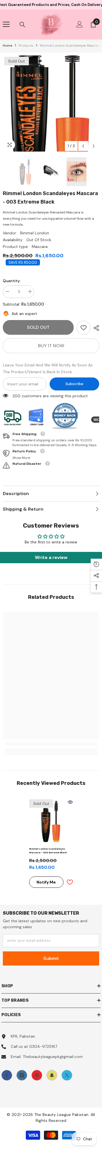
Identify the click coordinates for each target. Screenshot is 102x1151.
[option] (51, 103)
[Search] (22, 24)
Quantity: (12, 280)
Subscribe (74, 383)
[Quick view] (70, 802)
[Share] (95, 328)
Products (26, 45)
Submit (51, 958)
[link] (83, 328)
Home (7, 45)
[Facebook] (6, 1075)
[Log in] (79, 24)
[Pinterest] (36, 1075)
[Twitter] (66, 1075)
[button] (83, 146)
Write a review (51, 557)
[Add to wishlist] (69, 882)
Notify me (46, 882)
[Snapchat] (51, 1075)
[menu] (6, 24)
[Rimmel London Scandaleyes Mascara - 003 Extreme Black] (51, 821)
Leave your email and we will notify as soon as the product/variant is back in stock (48, 368)
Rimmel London (34, 233)
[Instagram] (21, 1075)
